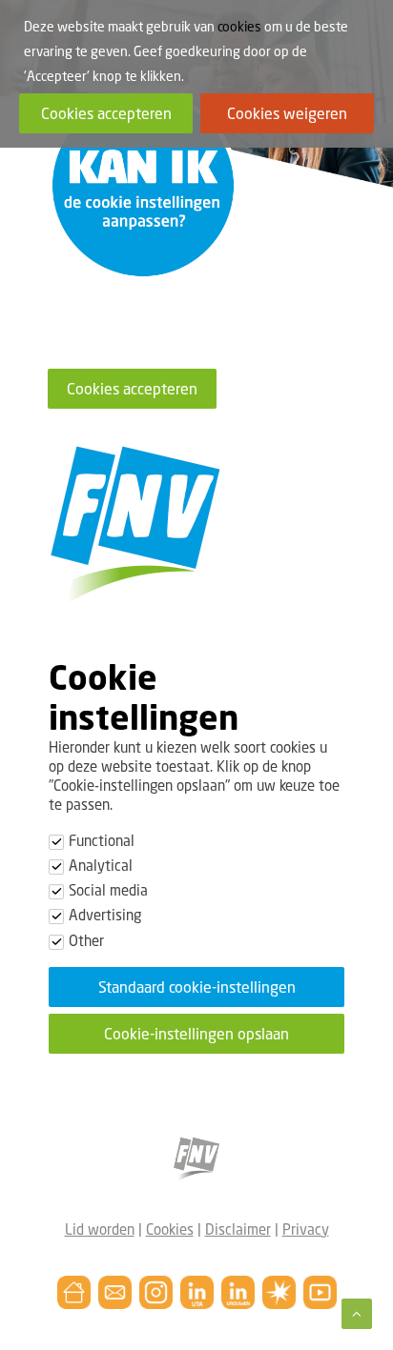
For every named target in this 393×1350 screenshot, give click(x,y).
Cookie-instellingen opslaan (196, 1033)
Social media (108, 889)
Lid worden (99, 1229)
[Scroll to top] (356, 1311)
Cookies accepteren (132, 388)
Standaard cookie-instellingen (197, 987)
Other (86, 940)
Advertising (105, 914)
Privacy (305, 1229)
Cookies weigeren (287, 113)
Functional (101, 840)
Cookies (170, 1229)
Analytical (101, 865)
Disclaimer (238, 1229)
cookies (239, 26)
